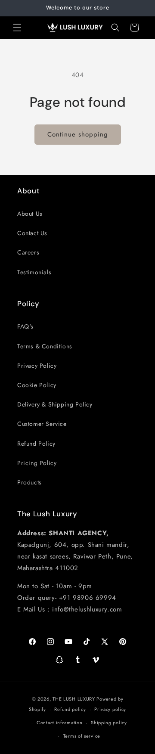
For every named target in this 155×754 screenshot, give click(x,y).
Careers (28, 252)
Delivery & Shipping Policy (55, 404)
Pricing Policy (36, 463)
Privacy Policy (36, 365)
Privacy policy (110, 709)
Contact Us (32, 233)
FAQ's (25, 326)
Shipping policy (109, 722)
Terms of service (81, 735)
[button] (17, 27)
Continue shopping (77, 134)
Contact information (59, 722)
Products (29, 482)
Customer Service (42, 423)
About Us (30, 213)
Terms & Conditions (44, 346)
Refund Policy (36, 443)
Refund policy (70, 709)
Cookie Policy (36, 385)
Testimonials (34, 272)
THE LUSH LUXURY (74, 698)
